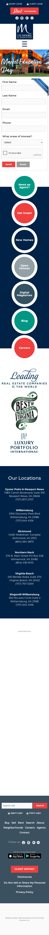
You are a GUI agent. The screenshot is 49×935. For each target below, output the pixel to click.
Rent (21, 823)
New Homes (24, 240)
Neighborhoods (13, 828)
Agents (41, 828)
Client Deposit (24, 869)
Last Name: (9, 96)
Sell (14, 823)
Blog (24, 321)
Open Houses (24, 267)
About (40, 823)
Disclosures (24, 877)
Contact (24, 832)
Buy (7, 823)
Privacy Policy (24, 892)
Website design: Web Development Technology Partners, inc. (24, 919)
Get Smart (24, 213)
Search (30, 823)
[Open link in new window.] (17, 18)
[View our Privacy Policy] (40, 87)
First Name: (9, 82)
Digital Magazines (24, 294)
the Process (24, 11)
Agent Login (15, 4)
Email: (6, 109)
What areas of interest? (17, 136)
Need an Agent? (24, 186)
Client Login (36, 4)
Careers (24, 348)
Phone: (6, 123)
